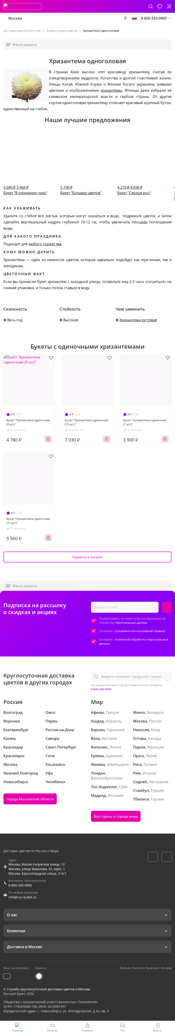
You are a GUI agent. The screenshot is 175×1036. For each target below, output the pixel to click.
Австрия (109, 738)
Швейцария (118, 764)
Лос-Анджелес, (104, 786)
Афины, (98, 712)
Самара (52, 738)
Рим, (137, 773)
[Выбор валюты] (125, 18)
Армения (114, 755)
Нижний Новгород (20, 773)
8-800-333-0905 (101, 689)
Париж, (140, 747)
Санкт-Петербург (61, 747)
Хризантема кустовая (138, 319)
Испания (116, 795)
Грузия (157, 799)
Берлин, (98, 729)
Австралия (158, 781)
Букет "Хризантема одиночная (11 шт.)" (28, 521)
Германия (115, 729)
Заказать (48, 439)
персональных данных (131, 622)
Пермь (52, 721)
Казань (9, 738)
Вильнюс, (100, 747)
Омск (50, 712)
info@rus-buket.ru (22, 897)
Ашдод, (98, 721)
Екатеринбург (16, 729)
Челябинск (55, 781)
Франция (155, 747)
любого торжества (44, 243)
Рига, (137, 764)
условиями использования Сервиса (140, 631)
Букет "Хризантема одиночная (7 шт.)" (144, 422)
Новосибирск (15, 781)
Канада (154, 738)
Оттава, (140, 738)
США (123, 786)
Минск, (139, 712)
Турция (157, 790)
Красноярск (14, 755)
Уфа (49, 773)
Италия (149, 773)
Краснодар (13, 747)
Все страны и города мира (116, 816)
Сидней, (140, 781)
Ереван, (98, 755)
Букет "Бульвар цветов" (80, 190)
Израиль (114, 721)
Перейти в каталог (87, 557)
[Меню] (169, 6)
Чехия (151, 755)
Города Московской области (30, 799)
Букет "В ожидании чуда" (25, 190)
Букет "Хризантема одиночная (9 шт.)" (28, 422)
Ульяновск (55, 764)
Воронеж (11, 721)
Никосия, (141, 729)
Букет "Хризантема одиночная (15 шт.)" (86, 422)
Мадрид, (99, 795)
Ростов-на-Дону (60, 729)
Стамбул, (141, 790)
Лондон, (98, 773)
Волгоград (13, 712)
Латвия (150, 764)
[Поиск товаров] (150, 6)
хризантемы (111, 90)
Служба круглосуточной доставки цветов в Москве (48, 989)
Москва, (140, 721)
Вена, (96, 738)
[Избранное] (159, 6)
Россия (155, 721)
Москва (15, 18)
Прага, (139, 755)
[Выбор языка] (134, 18)
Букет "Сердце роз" (134, 190)
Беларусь (155, 712)
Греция (112, 712)
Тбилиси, (141, 799)
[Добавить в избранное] (51, 358)
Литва (115, 747)
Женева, (98, 764)
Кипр (155, 729)
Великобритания (106, 778)
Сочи (50, 755)
